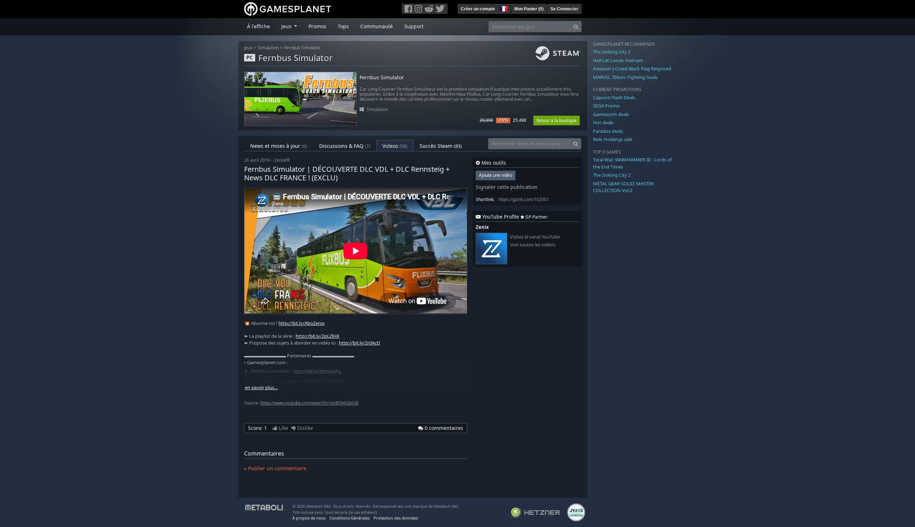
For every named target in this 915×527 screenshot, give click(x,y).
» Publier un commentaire (275, 468)
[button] (503, 7)
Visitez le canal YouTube (535, 237)
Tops (343, 26)
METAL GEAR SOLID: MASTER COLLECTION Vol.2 (623, 187)
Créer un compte (478, 8)
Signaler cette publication (507, 187)
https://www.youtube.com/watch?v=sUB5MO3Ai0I (309, 403)
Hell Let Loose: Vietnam (618, 60)
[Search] (576, 26)
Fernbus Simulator (302, 47)
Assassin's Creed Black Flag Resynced (632, 68)
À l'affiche (258, 26)
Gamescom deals (611, 114)
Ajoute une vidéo (495, 175)
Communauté (376, 26)
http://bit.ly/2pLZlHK (318, 336)
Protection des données (396, 518)
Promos (317, 26)
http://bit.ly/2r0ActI (359, 343)
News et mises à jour (278, 145)
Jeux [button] (287, 26)
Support (414, 26)
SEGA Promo (606, 105)
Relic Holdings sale (612, 139)
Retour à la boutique (556, 120)
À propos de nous (309, 518)
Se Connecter (564, 8)
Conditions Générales (350, 518)
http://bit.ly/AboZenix (301, 323)
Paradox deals (608, 131)
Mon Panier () (529, 8)
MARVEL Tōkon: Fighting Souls (625, 77)
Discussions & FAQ (344, 145)
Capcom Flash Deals (614, 97)
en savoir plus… (261, 388)
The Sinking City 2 (611, 52)
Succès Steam (441, 145)
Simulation (268, 47)
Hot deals (603, 122)
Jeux (248, 47)
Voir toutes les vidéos (532, 245)
